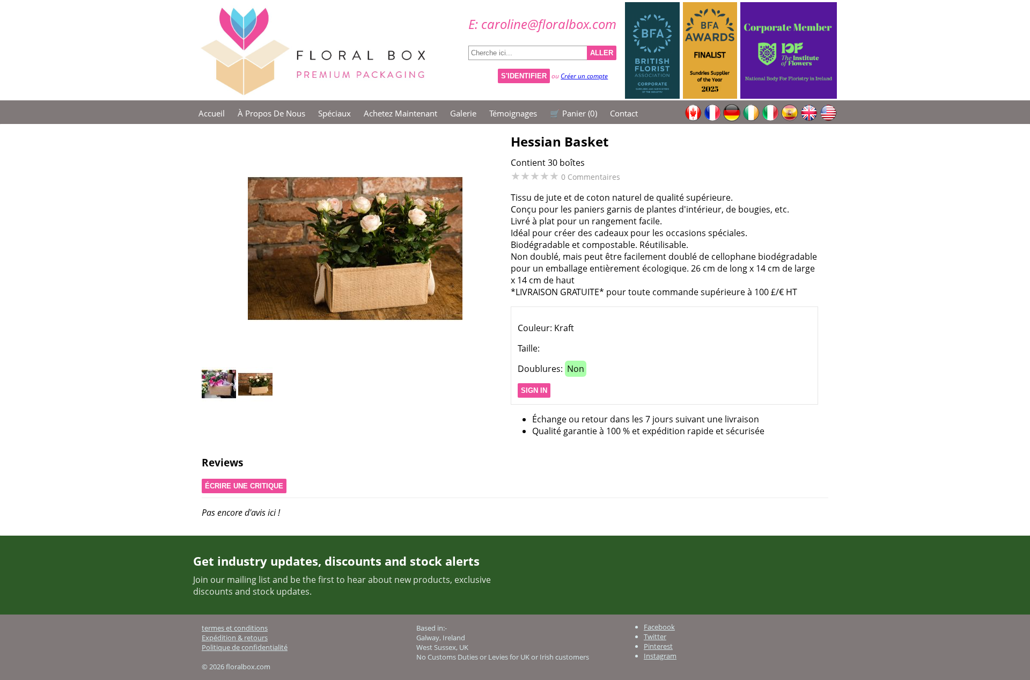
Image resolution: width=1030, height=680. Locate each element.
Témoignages (513, 113)
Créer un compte (584, 76)
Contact (624, 113)
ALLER (601, 53)
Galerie (463, 113)
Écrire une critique (244, 486)
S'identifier (524, 76)
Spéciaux (334, 113)
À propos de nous (271, 113)
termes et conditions (235, 628)
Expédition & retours (235, 637)
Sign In (534, 390)
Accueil (211, 113)
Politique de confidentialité (245, 647)
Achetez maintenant (400, 113)
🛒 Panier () (573, 113)
